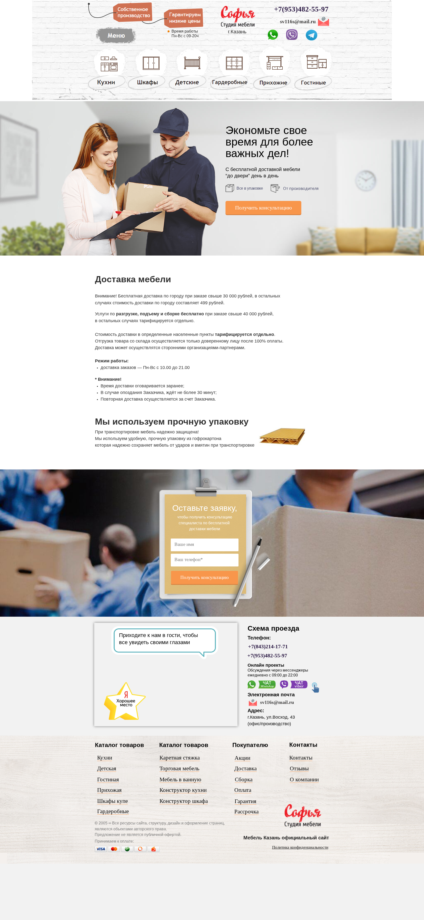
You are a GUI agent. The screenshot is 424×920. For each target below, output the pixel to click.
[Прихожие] (272, 90)
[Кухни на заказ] (107, 89)
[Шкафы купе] (148, 89)
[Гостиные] (313, 90)
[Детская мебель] (188, 89)
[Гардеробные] (230, 89)
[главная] (238, 29)
